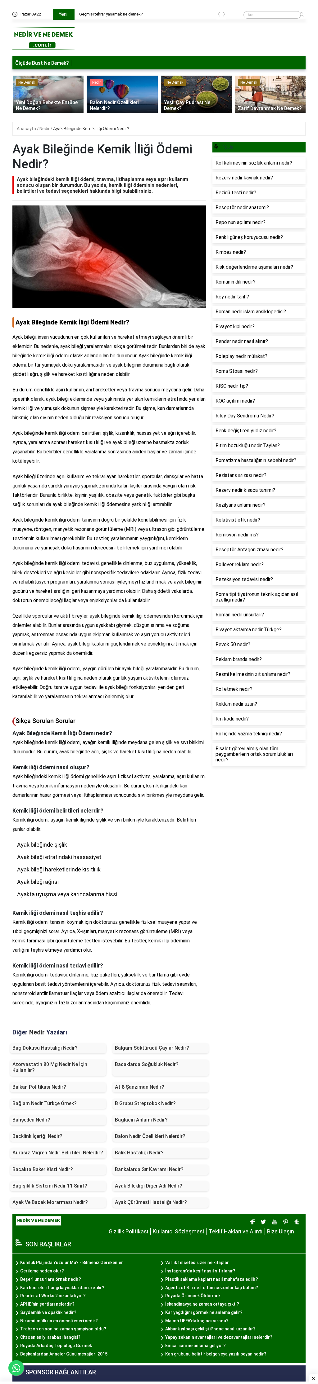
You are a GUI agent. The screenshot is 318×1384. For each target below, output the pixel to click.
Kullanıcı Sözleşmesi (178, 1231)
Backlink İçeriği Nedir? (37, 1136)
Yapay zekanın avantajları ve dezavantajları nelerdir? (218, 1337)
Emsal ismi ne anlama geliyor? (195, 1345)
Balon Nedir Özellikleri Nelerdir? (150, 1136)
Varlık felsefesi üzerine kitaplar (197, 1262)
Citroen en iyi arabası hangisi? (50, 1337)
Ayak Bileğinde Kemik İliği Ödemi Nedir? (91, 128)
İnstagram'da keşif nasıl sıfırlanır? (200, 1270)
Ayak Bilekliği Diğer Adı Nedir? (148, 1186)
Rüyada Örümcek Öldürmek (192, 1295)
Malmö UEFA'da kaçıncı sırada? (197, 1320)
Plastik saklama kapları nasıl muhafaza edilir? (211, 1279)
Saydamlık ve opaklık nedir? (48, 1312)
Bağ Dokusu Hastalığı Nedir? (45, 1048)
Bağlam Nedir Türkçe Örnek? (44, 1103)
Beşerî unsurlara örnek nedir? (50, 1279)
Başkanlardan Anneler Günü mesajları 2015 (63, 1353)
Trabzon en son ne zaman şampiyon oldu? (63, 1328)
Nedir (45, 128)
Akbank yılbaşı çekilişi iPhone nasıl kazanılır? (210, 1328)
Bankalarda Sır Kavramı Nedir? (149, 1169)
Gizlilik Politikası (128, 1231)
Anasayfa (27, 128)
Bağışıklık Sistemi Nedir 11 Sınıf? (49, 1186)
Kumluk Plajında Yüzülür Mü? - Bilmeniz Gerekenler (71, 1262)
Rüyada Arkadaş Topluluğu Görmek (56, 1345)
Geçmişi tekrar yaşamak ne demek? (111, 14)
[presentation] (218, 15)
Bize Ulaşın (280, 1231)
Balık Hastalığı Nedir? (139, 1153)
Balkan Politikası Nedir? (39, 1087)
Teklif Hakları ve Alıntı (235, 1231)
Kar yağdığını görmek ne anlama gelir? (204, 1312)
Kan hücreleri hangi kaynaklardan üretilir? (62, 1287)
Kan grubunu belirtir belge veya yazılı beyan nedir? (215, 1353)
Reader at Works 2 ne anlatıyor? (53, 1295)
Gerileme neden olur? (42, 1270)
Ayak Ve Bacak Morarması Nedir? (50, 1202)
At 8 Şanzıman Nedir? (139, 1087)
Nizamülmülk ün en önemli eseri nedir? (59, 1320)
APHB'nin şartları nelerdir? (47, 1304)
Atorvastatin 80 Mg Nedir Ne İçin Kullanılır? (49, 1067)
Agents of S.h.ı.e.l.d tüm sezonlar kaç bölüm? (211, 1287)
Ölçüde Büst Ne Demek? (42, 63)
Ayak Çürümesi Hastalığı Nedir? (151, 1202)
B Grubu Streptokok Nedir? (145, 1103)
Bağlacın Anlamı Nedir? (141, 1120)
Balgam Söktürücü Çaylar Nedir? (152, 1048)
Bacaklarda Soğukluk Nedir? (147, 1064)
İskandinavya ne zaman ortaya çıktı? (202, 1304)
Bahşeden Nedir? (31, 1120)
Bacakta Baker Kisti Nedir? (42, 1169)
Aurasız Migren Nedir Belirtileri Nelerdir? (57, 1153)
